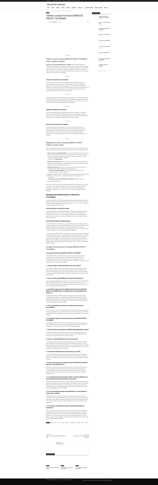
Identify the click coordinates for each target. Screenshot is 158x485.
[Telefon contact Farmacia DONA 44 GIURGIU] (53, 461)
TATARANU (78, 422)
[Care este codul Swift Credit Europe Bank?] (95, 60)
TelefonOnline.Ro (58, 479)
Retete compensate (72, 422)
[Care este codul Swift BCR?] (95, 36)
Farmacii (50, 11)
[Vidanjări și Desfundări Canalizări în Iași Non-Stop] (95, 18)
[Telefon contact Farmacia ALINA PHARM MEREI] (67, 461)
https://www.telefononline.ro (60, 444)
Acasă (47, 11)
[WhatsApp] (63, 25)
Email (59, 422)
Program (66, 422)
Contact (55, 422)
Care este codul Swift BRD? (104, 46)
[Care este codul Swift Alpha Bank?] (95, 24)
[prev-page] (47, 472)
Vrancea (86, 422)
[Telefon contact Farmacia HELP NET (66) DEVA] (82, 461)
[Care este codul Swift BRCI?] (95, 42)
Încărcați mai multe (101, 70)
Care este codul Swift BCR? (104, 34)
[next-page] (49, 472)
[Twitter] (57, 25)
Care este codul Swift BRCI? (104, 40)
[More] (66, 25)
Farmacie (62, 422)
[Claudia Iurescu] (47, 22)
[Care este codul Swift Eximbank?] (95, 66)
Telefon (82, 422)
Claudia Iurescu (59, 443)
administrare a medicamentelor (78, 203)
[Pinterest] (60, 25)
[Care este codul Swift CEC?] (95, 54)
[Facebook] (54, 25)
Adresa (52, 422)
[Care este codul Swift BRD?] (95, 48)
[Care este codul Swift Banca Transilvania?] (95, 30)
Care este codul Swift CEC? (104, 52)
